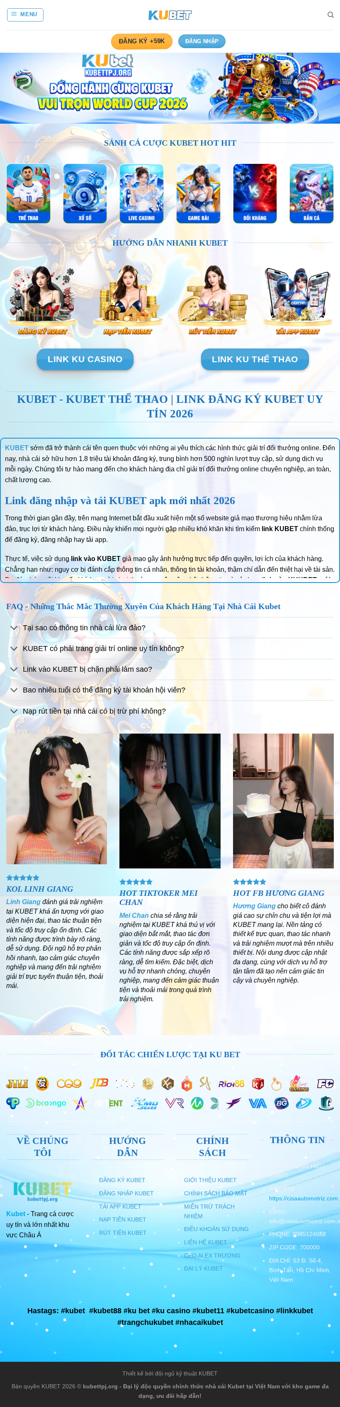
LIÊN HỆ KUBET (205, 1242)
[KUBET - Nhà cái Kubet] (170, 15)
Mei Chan (134, 915)
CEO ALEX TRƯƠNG (212, 1255)
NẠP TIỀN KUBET (122, 1219)
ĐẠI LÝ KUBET (203, 1268)
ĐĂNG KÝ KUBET (122, 1180)
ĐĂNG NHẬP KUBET (126, 1193)
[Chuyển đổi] (14, 628)
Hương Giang (254, 906)
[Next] (322, 89)
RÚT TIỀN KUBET (123, 1232)
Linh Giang (23, 901)
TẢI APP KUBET (120, 1206)
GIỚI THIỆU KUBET (210, 1180)
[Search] (331, 15)
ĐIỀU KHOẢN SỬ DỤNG (216, 1229)
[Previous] (17, 89)
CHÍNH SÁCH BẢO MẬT (216, 1193)
